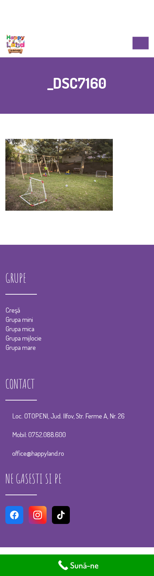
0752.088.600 (47, 434)
